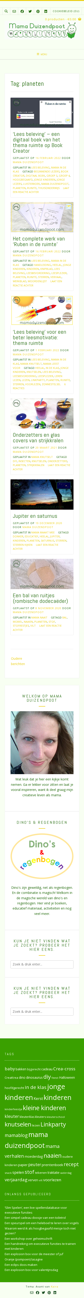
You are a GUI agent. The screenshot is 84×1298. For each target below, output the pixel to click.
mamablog (16, 1135)
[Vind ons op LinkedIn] (45, 11)
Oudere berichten (18, 661)
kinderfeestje (13, 1109)
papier (23, 1165)
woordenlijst (37, 281)
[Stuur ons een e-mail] (14, 11)
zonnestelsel (51, 384)
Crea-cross (64, 1068)
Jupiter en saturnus (35, 515)
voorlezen (32, 384)
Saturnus (47, 540)
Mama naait (39, 617)
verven (33, 1180)
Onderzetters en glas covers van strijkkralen (38, 437)
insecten (24, 461)
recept (71, 1164)
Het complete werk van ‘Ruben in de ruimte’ (39, 241)
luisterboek (31, 183)
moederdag (34, 1156)
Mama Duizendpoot (28, 162)
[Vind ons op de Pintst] (38, 11)
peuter (34, 1164)
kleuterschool (56, 1117)
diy (15, 461)
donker (18, 536)
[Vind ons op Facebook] (22, 11)
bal (64, 617)
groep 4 (64, 175)
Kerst (38, 1098)
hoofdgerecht (14, 1088)
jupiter (55, 536)
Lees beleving (40, 167)
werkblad (19, 281)
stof (52, 621)
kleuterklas (27, 1117)
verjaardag (16, 1180)
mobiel (17, 621)
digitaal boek (35, 175)
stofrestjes (21, 625)
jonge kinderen (44, 179)
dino (22, 1077)
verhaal (56, 277)
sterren (43, 277)
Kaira (54, 1286)
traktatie (54, 1173)
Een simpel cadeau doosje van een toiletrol (35, 1218)
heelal (57, 265)
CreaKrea (11, 1077)
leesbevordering (38, 273)
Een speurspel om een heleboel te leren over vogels (42, 1223)
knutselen (34, 372)
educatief (31, 536)
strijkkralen (35, 465)
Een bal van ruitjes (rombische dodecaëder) (40, 598)
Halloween (67, 1077)
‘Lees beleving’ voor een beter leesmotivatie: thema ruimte (39, 337)
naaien (28, 621)
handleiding (42, 265)
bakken (21, 1069)
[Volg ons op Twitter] (30, 11)
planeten (19, 188)
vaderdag (65, 1172)
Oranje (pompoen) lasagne (24, 1259)
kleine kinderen (44, 1107)
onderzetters (57, 461)
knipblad (46, 269)
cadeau (46, 1069)
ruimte (32, 188)
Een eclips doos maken (21, 1265)
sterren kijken (22, 544)
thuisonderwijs (49, 188)
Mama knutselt (31, 363)
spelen (18, 1172)
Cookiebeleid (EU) (66, 11)
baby (10, 1068)
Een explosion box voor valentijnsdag (31, 1270)
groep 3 (51, 175)
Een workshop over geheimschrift (28, 1238)
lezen (26, 380)
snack (8, 1172)
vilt (33, 625)
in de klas (52, 368)
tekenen (41, 1173)
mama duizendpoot (55, 183)
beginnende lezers (47, 171)
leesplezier (59, 273)
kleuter (12, 1116)
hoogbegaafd (23, 179)
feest (55, 1077)
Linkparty (38, 380)
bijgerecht (34, 1069)
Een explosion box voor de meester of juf (34, 1254)
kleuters (40, 1117)
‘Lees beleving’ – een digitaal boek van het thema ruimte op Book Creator (38, 142)
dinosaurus (34, 1077)
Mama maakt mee (43, 532)
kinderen (33, 269)
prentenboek (52, 1164)
